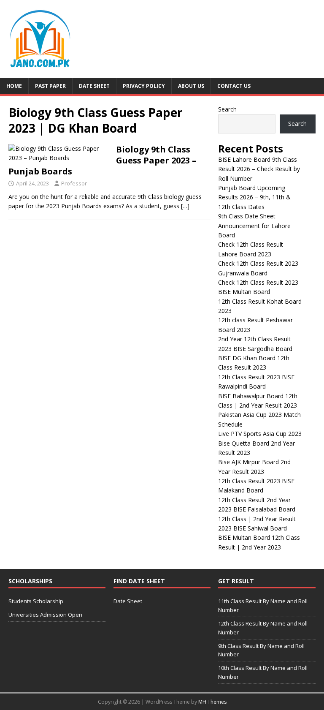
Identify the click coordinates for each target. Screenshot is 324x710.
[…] (185, 206)
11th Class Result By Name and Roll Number (263, 605)
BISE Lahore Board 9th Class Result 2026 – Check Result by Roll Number (259, 168)
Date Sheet (94, 86)
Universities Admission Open (45, 614)
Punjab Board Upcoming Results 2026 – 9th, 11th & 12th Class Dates (254, 197)
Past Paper (50, 86)
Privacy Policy (144, 86)
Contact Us (234, 86)
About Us (191, 86)
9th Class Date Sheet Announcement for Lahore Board (254, 225)
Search (227, 109)
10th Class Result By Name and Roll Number (263, 672)
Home (14, 86)
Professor (74, 183)
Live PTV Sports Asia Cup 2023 (260, 434)
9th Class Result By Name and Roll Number (261, 650)
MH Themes (212, 701)
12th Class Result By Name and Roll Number (263, 628)
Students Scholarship (35, 601)
